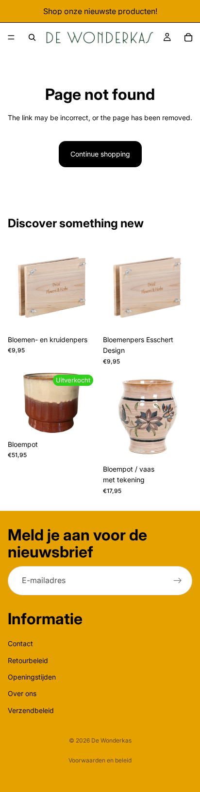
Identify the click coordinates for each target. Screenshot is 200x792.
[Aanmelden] (177, 580)
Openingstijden (32, 677)
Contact (20, 643)
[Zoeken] (32, 37)
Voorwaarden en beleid (100, 760)
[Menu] (11, 37)
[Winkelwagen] (188, 37)
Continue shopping (100, 154)
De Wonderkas (111, 740)
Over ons (22, 693)
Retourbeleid (28, 660)
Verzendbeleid (31, 710)
